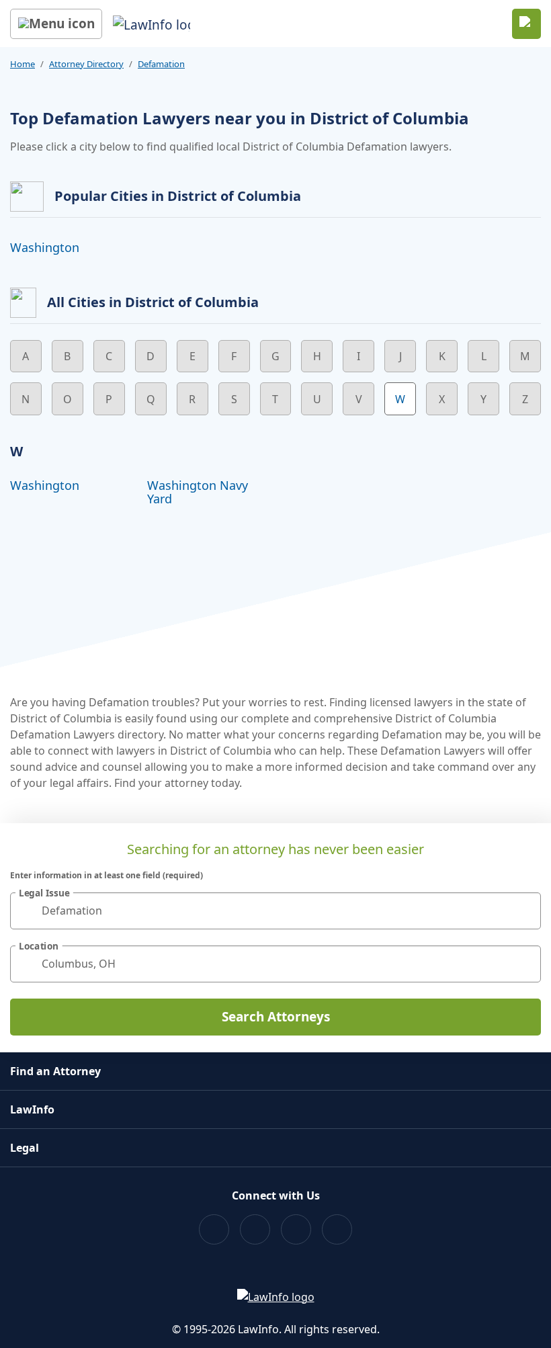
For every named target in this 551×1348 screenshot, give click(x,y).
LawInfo (32, 1109)
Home (22, 64)
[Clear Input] (525, 910)
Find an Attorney (55, 1071)
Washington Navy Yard (197, 491)
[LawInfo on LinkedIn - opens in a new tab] (337, 1229)
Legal (24, 1147)
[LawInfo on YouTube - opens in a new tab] (296, 1229)
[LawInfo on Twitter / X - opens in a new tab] (255, 1229)
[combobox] (275, 910)
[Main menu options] (56, 24)
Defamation (161, 64)
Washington (44, 247)
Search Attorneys (276, 1016)
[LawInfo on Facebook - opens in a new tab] (214, 1229)
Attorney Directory (86, 64)
